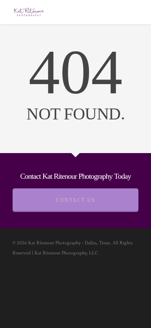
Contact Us (76, 200)
